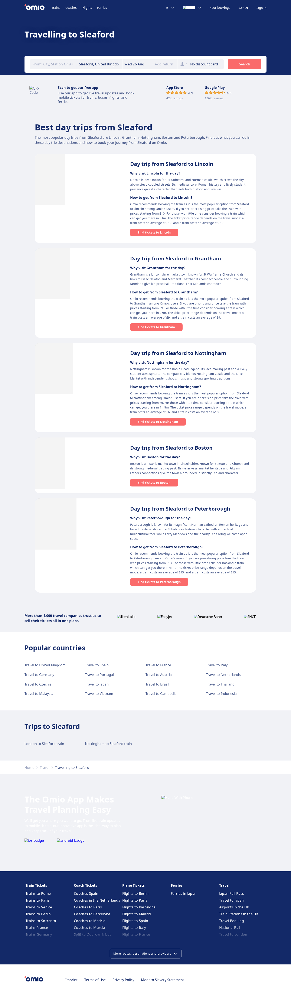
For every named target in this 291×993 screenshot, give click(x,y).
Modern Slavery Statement (162, 979)
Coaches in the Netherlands (97, 900)
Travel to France (158, 665)
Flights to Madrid (136, 914)
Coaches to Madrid (89, 920)
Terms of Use (95, 979)
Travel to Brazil (157, 684)
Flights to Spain (135, 920)
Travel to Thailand (220, 684)
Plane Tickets (133, 885)
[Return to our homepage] (38, 7)
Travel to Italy (217, 665)
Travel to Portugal (99, 674)
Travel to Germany (39, 674)
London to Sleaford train (44, 743)
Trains (56, 8)
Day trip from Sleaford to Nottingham (178, 352)
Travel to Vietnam (99, 693)
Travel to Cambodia (161, 693)
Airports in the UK (234, 907)
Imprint (71, 979)
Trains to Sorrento (41, 920)
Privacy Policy (123, 979)
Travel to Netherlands (223, 674)
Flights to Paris (134, 900)
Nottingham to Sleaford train (108, 743)
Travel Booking (231, 920)
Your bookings (220, 7)
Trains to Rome (38, 893)
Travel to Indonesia (221, 693)
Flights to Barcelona (139, 907)
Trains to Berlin (38, 914)
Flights (87, 8)
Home (29, 767)
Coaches (71, 8)
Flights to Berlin (135, 893)
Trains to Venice (39, 907)
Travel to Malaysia (38, 693)
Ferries (102, 8)
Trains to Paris (38, 900)
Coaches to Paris (88, 907)
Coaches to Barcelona (92, 914)
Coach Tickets (85, 885)
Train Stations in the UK (238, 914)
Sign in (261, 8)
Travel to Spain (97, 665)
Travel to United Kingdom (45, 665)
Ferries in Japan (184, 893)
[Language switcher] (192, 7)
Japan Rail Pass (231, 893)
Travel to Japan (97, 684)
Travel (44, 767)
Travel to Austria (159, 674)
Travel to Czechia (38, 684)
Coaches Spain (86, 893)
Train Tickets (36, 885)
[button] (136, 64)
